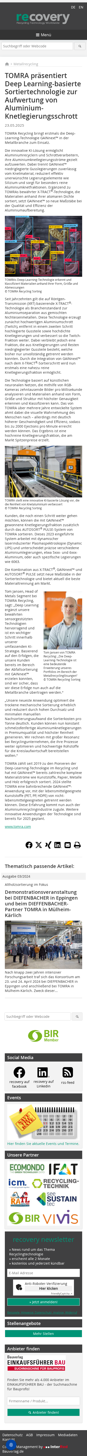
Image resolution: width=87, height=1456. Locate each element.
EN (81, 7)
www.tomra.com (18, 826)
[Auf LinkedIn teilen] (58, 847)
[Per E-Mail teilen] (67, 845)
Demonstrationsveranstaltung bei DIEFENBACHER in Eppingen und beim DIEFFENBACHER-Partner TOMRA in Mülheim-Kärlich (41, 903)
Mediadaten (68, 1435)
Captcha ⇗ (61, 1293)
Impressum (45, 1435)
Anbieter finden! (45, 1412)
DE (73, 7)
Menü (46, 34)
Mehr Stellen (43, 1333)
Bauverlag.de (13, 1451)
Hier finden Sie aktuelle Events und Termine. (43, 1143)
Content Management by (23, 1446)
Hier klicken (48, 1288)
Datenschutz (12, 1435)
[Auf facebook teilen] (29, 847)
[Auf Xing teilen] (48, 847)
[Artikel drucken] (77, 845)
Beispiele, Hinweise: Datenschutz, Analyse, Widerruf (42, 1312)
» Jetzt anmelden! (43, 1302)
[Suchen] (79, 46)
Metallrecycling (26, 64)
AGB (29, 1435)
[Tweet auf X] (39, 847)
